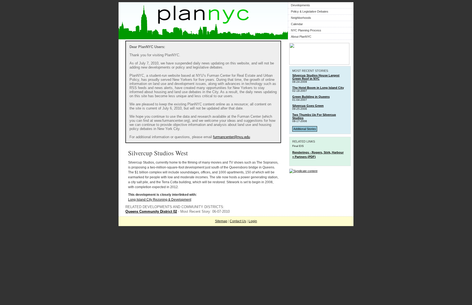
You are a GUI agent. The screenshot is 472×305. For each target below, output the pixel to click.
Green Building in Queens (311, 96)
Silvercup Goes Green (308, 105)
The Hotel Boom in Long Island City (318, 87)
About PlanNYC (301, 36)
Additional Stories (304, 129)
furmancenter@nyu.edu (231, 137)
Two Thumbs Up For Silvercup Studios (314, 116)
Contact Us (238, 221)
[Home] (203, 38)
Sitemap (221, 221)
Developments (300, 5)
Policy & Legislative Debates (309, 11)
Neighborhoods (301, 17)
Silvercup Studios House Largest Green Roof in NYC (316, 77)
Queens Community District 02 (151, 211)
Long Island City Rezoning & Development (159, 200)
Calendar (297, 24)
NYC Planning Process (306, 30)
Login (253, 221)
